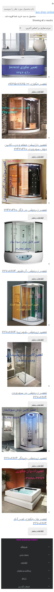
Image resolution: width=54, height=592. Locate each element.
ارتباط (24, 578)
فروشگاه (24, 547)
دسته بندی (24, 555)
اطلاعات (24, 562)
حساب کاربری (24, 586)
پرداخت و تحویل (24, 570)
